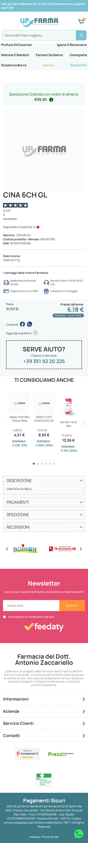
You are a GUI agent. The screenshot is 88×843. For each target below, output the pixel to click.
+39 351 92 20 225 (44, 361)
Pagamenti (18, 502)
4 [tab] (46, 464)
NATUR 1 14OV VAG (68, 424)
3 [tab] (42, 464)
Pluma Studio (50, 837)
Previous (4, 423)
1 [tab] (34, 464)
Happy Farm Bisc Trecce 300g (19, 418)
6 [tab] (54, 464)
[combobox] (44, 35)
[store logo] (39, 21)
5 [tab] (50, 464)
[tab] (44, 480)
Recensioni (18, 527)
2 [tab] (38, 464)
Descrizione (19, 480)
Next (83, 423)
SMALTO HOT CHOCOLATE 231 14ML (44, 418)
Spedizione (18, 514)
